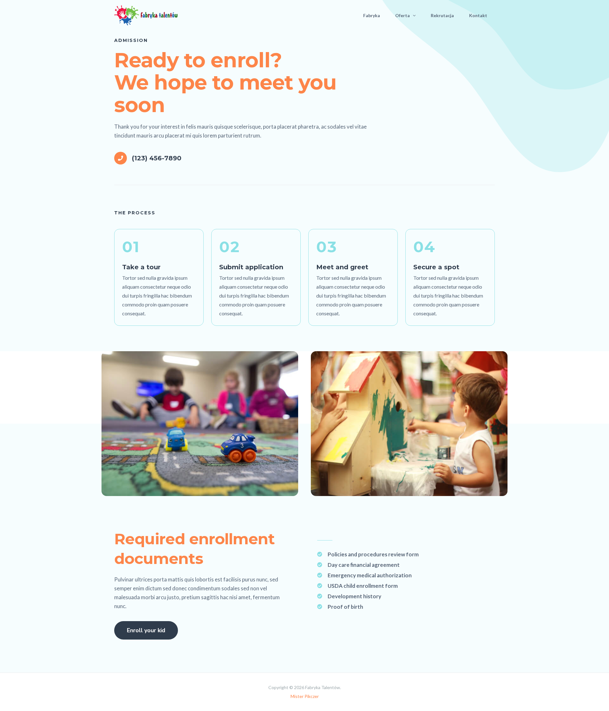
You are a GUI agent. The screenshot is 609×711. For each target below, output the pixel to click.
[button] (413, 15)
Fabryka (371, 15)
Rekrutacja (442, 15)
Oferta (402, 15)
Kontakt (478, 15)
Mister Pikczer (305, 696)
